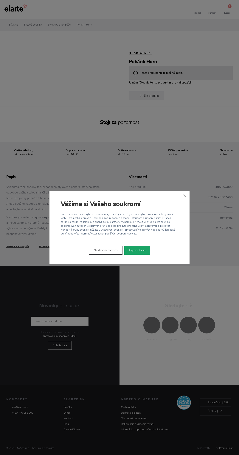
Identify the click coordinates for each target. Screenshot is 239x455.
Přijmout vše (140, 222)
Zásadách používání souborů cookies (114, 233)
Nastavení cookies (112, 230)
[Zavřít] (185, 196)
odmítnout (67, 233)
